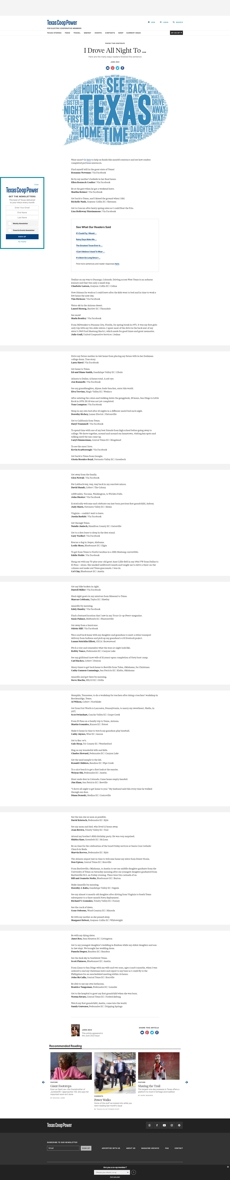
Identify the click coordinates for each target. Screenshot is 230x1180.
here (89, 159)
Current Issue (133, 33)
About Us (130, 1148)
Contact (179, 1148)
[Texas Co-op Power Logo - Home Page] (59, 1125)
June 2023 (115, 62)
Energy (87, 33)
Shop (120, 33)
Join (153, 22)
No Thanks (22, 242)
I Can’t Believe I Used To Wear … (90, 251)
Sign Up (22, 237)
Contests (110, 33)
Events (98, 33)
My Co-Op (175, 33)
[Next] (187, 1083)
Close (36, 184)
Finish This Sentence (115, 43)
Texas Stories (54, 33)
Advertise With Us (111, 1148)
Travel (77, 33)
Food (67, 33)
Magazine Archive (150, 1148)
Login (165, 22)
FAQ (167, 1148)
